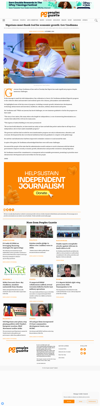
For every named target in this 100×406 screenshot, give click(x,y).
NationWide (61, 241)
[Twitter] (7, 210)
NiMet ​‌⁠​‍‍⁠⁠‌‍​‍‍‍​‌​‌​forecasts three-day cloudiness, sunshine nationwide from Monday (13, 285)
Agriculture (8, 240)
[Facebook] (4, 210)
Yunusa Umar (60, 260)
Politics (23, 20)
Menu (5, 20)
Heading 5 (7, 319)
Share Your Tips (62, 354)
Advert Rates (61, 357)
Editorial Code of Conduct (65, 351)
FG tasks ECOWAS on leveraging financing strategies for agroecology (13, 245)
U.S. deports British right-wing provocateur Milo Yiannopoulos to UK (68, 285)
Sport (70, 20)
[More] (13, 210)
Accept (69, 401)
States (32, 279)
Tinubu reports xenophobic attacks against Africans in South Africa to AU (67, 246)
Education (56, 20)
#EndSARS (15, 20)
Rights (42, 20)
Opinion (84, 20)
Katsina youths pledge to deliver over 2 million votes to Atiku (40, 245)
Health (63, 20)
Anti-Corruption (32, 20)
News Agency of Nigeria (36, 31)
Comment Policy (62, 348)
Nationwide (77, 20)
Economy (49, 20)
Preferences (92, 401)
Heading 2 (7, 279)
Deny (80, 401)
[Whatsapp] (10, 210)
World (59, 279)
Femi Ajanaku (60, 297)
